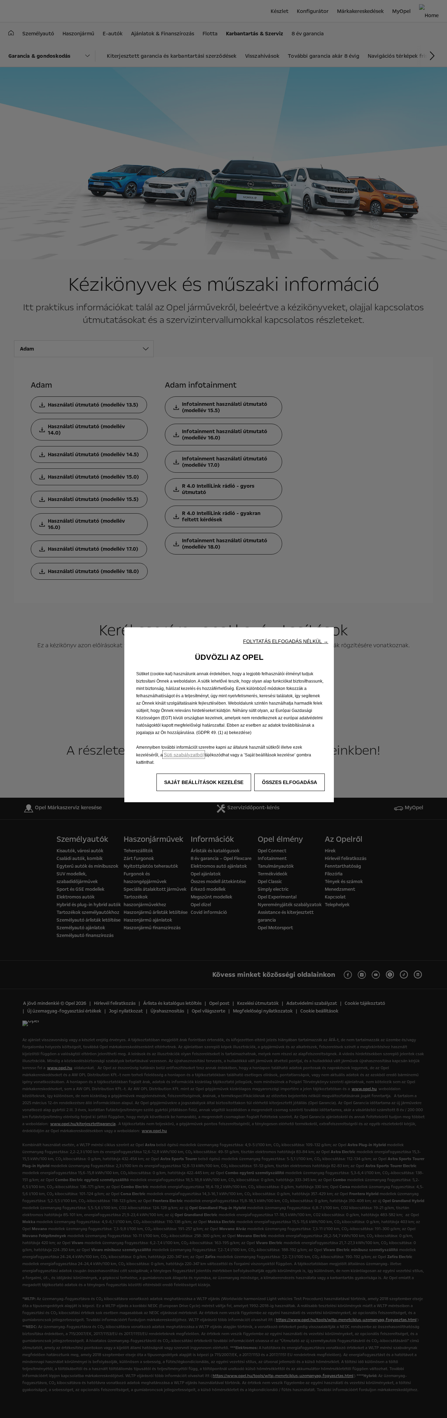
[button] (285, 641)
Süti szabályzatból (184, 754)
